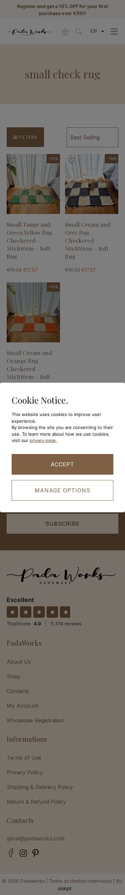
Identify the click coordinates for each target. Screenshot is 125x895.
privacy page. (43, 440)
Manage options (62, 490)
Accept (62, 464)
